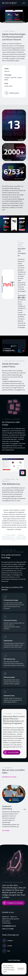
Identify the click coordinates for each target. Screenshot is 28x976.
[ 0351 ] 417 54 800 (7, 929)
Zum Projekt (5, 830)
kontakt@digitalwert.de (9, 926)
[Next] (24, 809)
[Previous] (3, 809)
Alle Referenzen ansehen (9, 777)
